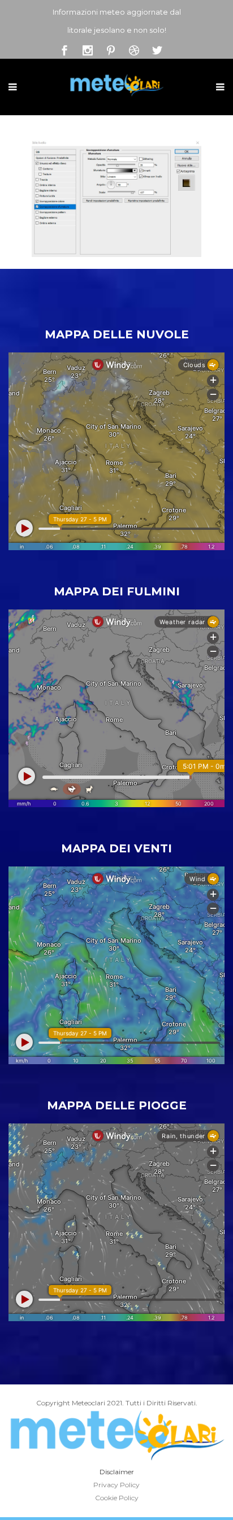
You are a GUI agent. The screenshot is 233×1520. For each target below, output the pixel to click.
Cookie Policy (117, 1497)
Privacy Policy (116, 1484)
